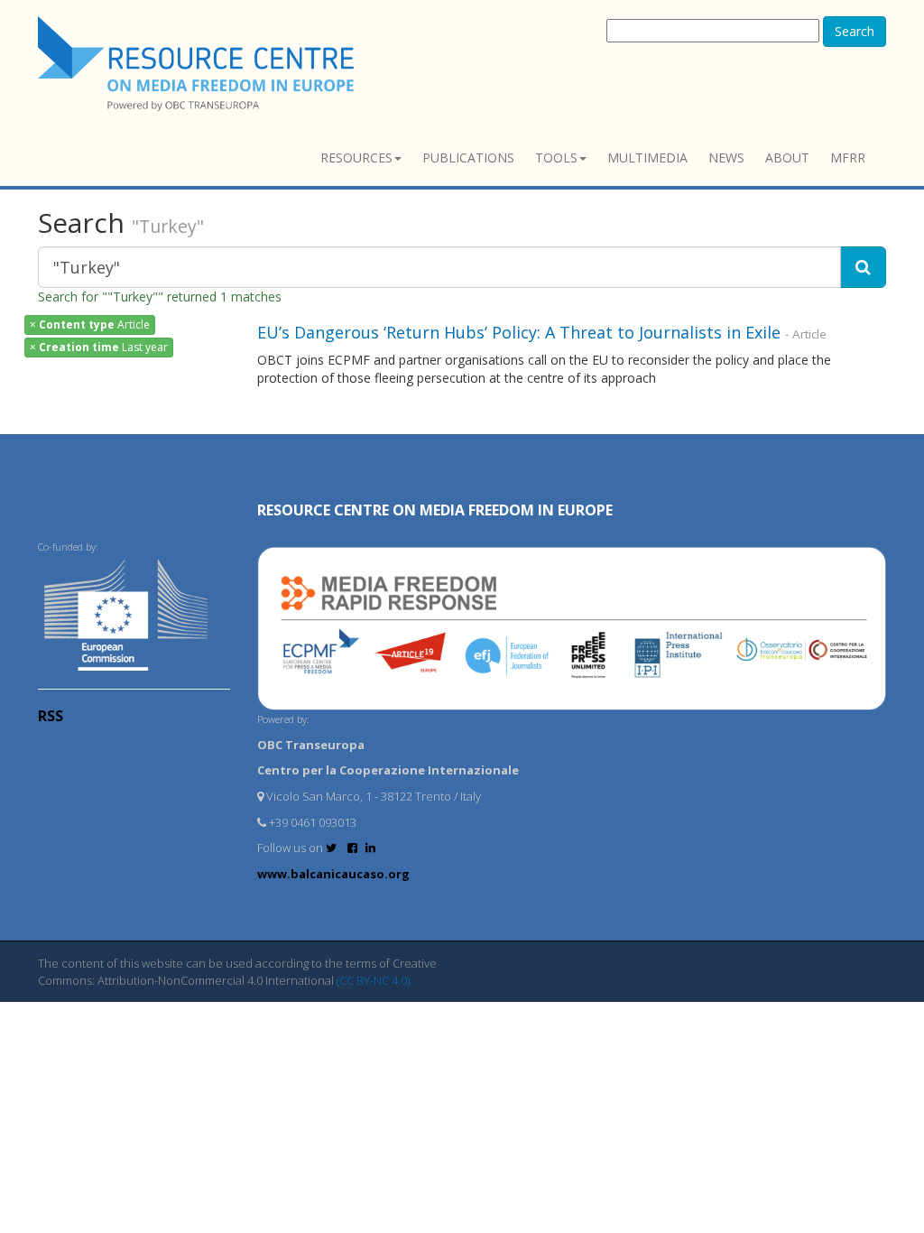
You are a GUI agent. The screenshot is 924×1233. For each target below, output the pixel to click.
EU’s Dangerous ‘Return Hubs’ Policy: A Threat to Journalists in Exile (519, 332)
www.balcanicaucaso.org (333, 874)
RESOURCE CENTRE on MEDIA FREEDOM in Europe (435, 510)
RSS (50, 716)
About (787, 157)
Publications (468, 157)
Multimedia (647, 157)
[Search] (863, 267)
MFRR (847, 157)
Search (854, 31)
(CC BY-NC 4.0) (373, 980)
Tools (556, 157)
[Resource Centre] (198, 63)
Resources (356, 157)
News (726, 157)
